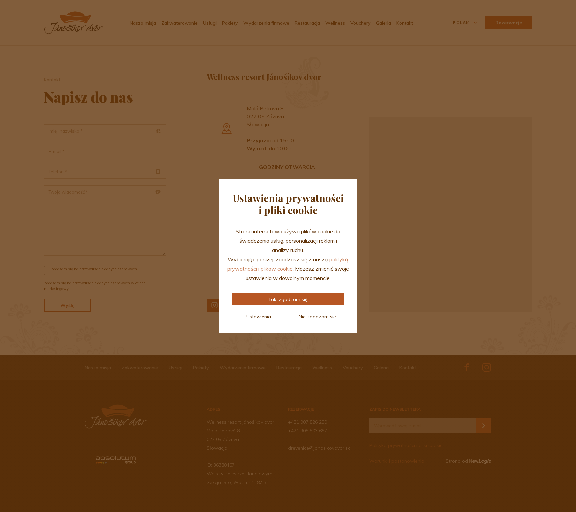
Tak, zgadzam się (288, 299)
